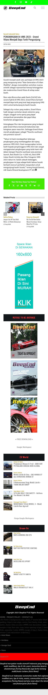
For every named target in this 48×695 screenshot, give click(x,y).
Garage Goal (6, 645)
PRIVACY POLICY (13, 617)
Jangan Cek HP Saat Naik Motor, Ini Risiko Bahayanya (12, 219)
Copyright (10, 612)
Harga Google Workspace (24, 518)
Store (3, 650)
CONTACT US (27, 617)
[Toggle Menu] (42, 8)
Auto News (5, 635)
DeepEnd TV (4, 657)
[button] (5, 214)
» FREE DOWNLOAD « (24, 439)
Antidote (4, 640)
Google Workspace (24, 447)
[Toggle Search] (35, 7)
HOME (2, 617)
